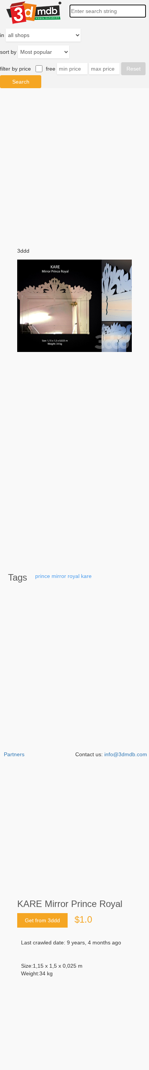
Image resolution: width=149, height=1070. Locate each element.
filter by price (15, 69)
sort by (8, 52)
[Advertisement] (74, 993)
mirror (59, 576)
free (50, 69)
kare (86, 576)
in (2, 35)
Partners (14, 754)
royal (73, 576)
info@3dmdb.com (125, 754)
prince (42, 576)
